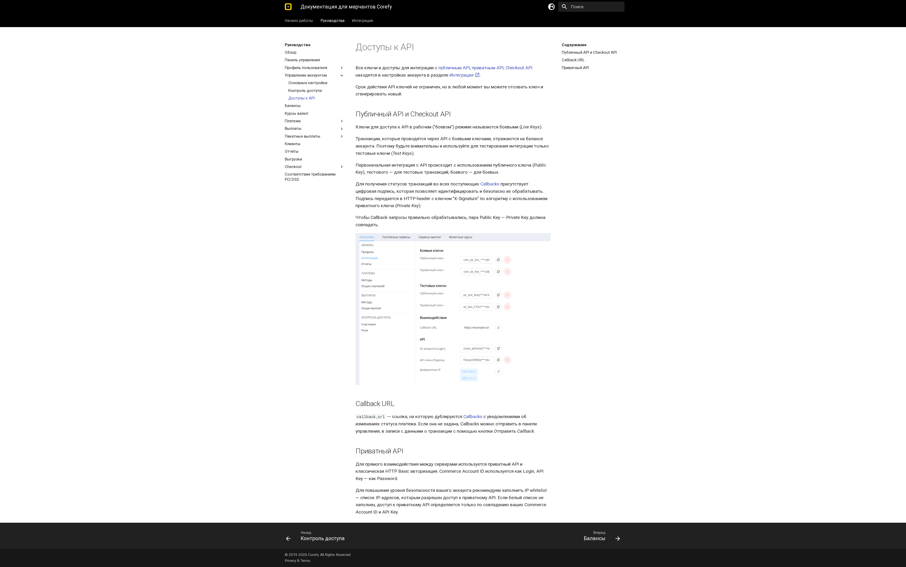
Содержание (574, 44)
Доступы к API (301, 98)
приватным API (487, 67)
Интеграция (362, 20)
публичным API (454, 67)
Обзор (290, 52)
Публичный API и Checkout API (589, 52)
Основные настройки (307, 83)
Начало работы (299, 20)
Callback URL (573, 60)
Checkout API (519, 67)
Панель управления (302, 60)
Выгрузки (293, 159)
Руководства (332, 20)
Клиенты (293, 143)
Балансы (293, 105)
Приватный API (575, 67)
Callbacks (489, 184)
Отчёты (292, 151)
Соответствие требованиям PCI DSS (310, 177)
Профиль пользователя (306, 67)
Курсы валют (297, 113)
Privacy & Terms (297, 561)
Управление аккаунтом (306, 75)
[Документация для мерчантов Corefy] (288, 6)
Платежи (293, 121)
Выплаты (293, 128)
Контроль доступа (305, 90)
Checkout (293, 166)
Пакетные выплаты (302, 136)
